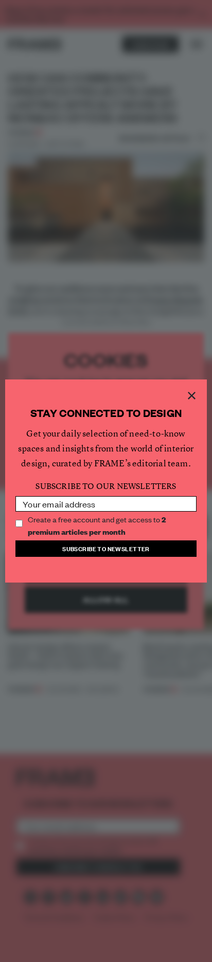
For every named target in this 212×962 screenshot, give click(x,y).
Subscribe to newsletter (106, 548)
